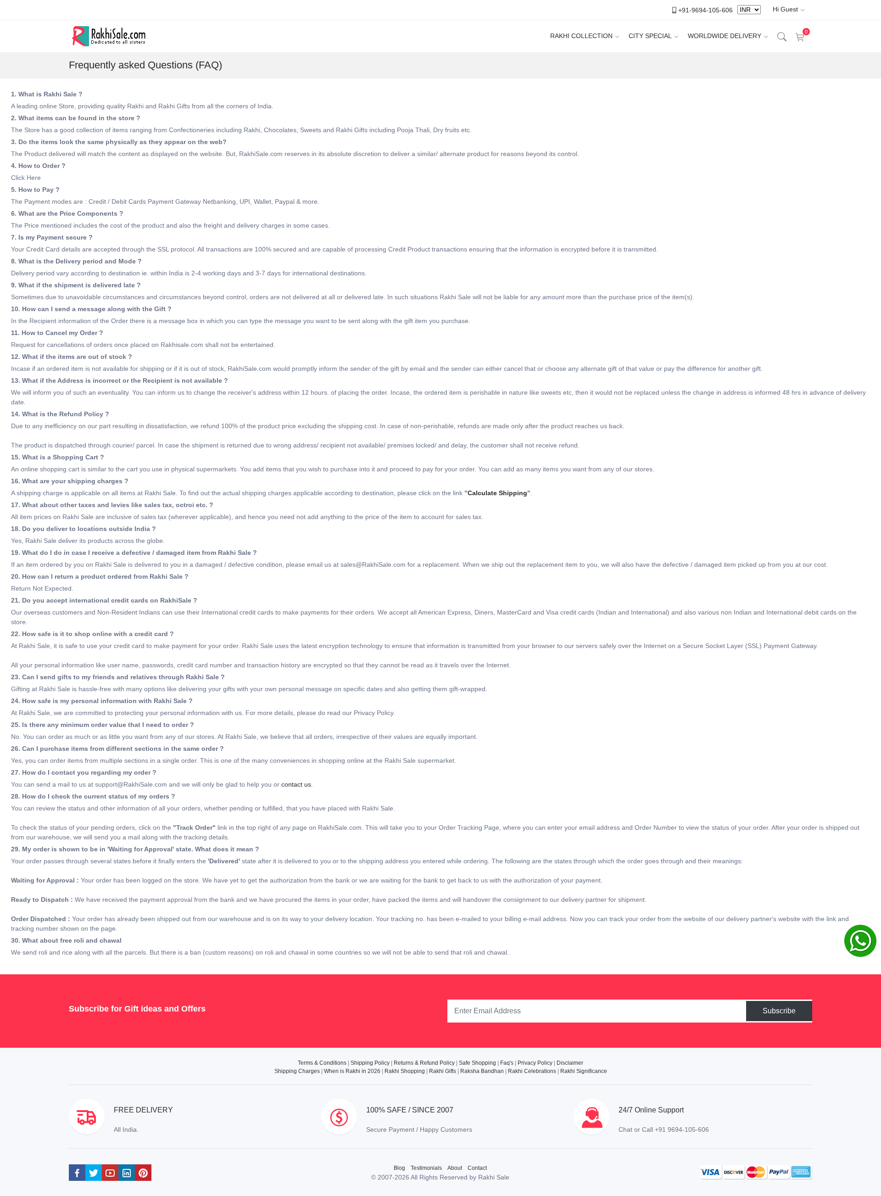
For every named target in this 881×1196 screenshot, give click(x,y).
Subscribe (779, 1011)
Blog (399, 1168)
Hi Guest (785, 9)
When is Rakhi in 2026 (352, 1071)
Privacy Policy (535, 1063)
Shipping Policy (370, 1063)
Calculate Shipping (497, 493)
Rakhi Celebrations (532, 1071)
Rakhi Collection (581, 35)
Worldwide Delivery (724, 35)
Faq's (506, 1063)
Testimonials (426, 1168)
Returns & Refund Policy (424, 1063)
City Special (650, 35)
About (454, 1168)
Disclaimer (570, 1063)
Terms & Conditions (322, 1063)
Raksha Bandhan (482, 1071)
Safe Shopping (477, 1063)
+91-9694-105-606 (705, 9)
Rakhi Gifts (442, 1071)
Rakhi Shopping (405, 1071)
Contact (477, 1168)
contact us (296, 784)
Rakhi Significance (583, 1071)
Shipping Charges (297, 1071)
